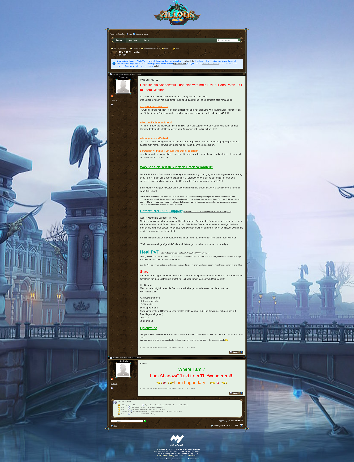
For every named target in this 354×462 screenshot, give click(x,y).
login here (158, 66)
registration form (179, 64)
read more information (210, 64)
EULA (159, 456)
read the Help (188, 61)
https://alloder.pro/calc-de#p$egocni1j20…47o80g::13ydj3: (207, 212)
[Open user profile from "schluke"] (123, 86)
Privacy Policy (168, 456)
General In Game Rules (187, 456)
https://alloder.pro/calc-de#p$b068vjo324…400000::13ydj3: (184, 253)
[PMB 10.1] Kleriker (129, 52)
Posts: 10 (114, 100)
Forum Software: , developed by (177, 459)
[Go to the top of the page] (241, 352)
